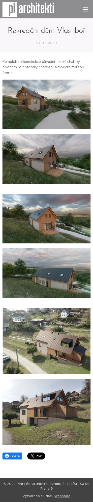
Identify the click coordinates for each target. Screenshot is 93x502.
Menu (86, 9)
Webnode (62, 496)
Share (15, 456)
